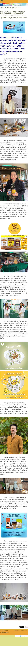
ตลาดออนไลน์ (24, 17)
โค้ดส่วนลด (3, 19)
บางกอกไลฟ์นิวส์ (9, 19)
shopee (10, 17)
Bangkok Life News (4, 632)
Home (1, 7)
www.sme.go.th (15, 579)
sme (14, 17)
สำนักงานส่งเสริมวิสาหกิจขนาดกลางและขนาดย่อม (15, 15)
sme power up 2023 (5, 17)
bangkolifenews (16, 19)
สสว (4, 15)
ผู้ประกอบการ (18, 17)
